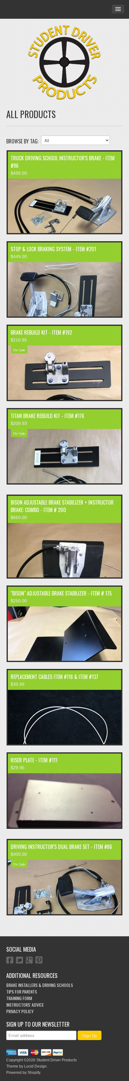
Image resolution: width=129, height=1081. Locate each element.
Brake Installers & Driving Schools (39, 985)
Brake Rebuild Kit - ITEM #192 (41, 332)
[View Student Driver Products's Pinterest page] (39, 961)
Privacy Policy (20, 1011)
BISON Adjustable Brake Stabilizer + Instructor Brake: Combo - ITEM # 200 (62, 506)
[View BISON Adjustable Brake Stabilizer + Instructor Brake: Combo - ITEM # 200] (64, 550)
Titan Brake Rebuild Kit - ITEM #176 (47, 416)
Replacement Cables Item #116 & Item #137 (54, 676)
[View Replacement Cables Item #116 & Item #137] (64, 717)
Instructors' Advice (25, 1004)
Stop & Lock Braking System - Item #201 (53, 249)
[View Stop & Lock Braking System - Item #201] (64, 289)
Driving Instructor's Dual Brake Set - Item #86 (61, 846)
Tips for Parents (21, 991)
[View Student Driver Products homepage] (64, 62)
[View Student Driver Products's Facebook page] (9, 961)
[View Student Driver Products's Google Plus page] (29, 961)
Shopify (34, 1072)
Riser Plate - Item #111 (34, 760)
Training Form (19, 998)
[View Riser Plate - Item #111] (64, 800)
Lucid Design (35, 1066)
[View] (64, 633)
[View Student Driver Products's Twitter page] (19, 961)
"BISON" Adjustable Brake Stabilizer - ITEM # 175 (61, 593)
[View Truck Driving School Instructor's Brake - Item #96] (64, 206)
